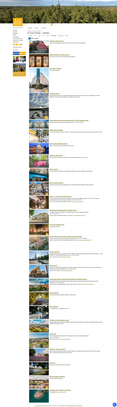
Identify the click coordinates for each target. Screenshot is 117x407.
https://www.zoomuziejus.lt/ (77, 201)
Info (35, 35)
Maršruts (15, 33)
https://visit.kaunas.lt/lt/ (61, 392)
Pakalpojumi (60, 35)
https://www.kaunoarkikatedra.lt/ (85, 240)
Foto (44, 35)
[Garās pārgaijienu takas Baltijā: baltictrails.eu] (19, 53)
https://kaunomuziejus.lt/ (65, 256)
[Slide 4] (57, 25)
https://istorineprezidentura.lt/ (79, 215)
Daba (39, 35)
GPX (67, 35)
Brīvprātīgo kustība (18, 40)
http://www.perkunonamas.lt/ (66, 270)
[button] (36, 28)
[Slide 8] (65, 25)
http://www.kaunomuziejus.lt (64, 339)
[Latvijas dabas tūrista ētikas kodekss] (19, 59)
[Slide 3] (55, 25)
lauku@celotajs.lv (71, 405)
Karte (14, 35)
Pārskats (30, 35)
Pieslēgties (15, 50)
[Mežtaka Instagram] (19, 45)
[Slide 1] (51, 25)
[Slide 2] (53, 25)
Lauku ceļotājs (38, 405)
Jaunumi (15, 30)
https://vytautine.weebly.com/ (88, 284)
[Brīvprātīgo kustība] (19, 69)
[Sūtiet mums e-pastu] (21, 45)
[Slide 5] (59, 25)
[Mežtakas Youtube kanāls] (16, 45)
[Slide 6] (61, 25)
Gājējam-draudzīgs (18, 38)
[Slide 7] (63, 25)
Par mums (15, 42)
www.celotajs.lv (79, 405)
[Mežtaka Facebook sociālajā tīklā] (14, 45)
